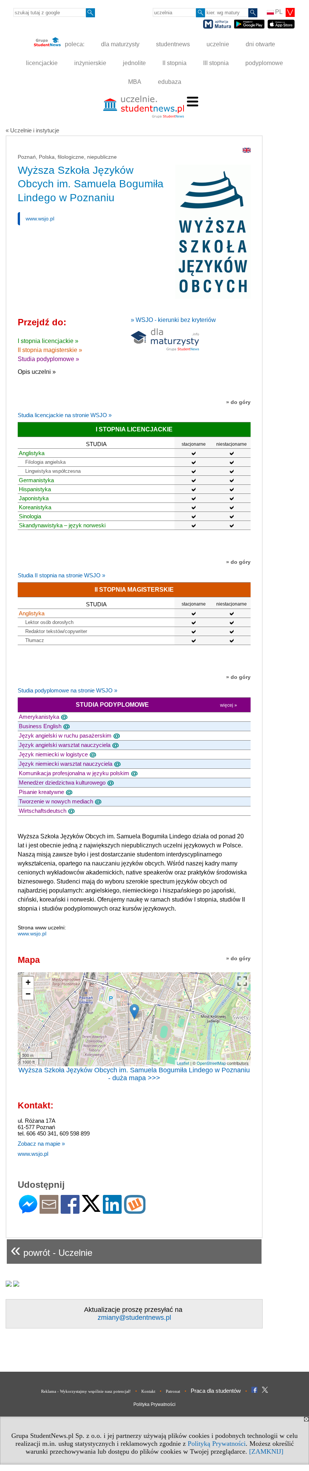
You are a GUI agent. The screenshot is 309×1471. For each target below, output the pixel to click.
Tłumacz (34, 640)
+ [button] (28, 982)
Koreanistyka (35, 507)
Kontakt (148, 1391)
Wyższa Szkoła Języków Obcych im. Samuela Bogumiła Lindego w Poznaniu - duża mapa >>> (134, 1074)
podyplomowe (264, 63)
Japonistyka (34, 498)
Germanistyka (36, 480)
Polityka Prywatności (154, 1404)
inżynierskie (90, 63)
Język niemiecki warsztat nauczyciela (65, 764)
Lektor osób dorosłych (49, 622)
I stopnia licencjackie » (48, 341)
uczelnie (218, 44)
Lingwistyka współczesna (53, 471)
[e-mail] (49, 1210)
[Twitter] (91, 1209)
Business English (40, 726)
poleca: (73, 44)
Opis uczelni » (37, 372)
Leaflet (183, 1063)
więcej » (228, 705)
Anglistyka (31, 453)
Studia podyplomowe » (48, 359)
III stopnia (216, 63)
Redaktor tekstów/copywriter (56, 631)
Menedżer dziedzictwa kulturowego (62, 782)
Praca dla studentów (216, 1391)
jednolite (134, 63)
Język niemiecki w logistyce (53, 754)
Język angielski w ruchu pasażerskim (65, 735)
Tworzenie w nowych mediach (56, 801)
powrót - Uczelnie (51, 1250)
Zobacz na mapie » (41, 1143)
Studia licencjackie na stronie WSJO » (65, 415)
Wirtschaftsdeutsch (42, 811)
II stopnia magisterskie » (50, 350)
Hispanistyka (35, 489)
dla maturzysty (120, 44)
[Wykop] (134, 1210)
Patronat (173, 1391)
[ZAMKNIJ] (266, 1451)
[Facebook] (70, 1210)
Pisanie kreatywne (41, 792)
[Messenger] (28, 1210)
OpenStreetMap (211, 1063)
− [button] (28, 994)
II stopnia (174, 63)
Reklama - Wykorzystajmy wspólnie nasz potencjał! (86, 1391)
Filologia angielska (45, 462)
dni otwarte (260, 44)
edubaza (169, 82)
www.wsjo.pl (40, 219)
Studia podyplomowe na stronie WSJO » (67, 690)
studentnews (173, 44)
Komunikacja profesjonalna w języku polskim (74, 773)
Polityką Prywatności (217, 1443)
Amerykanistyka (39, 716)
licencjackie (42, 63)
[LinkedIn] (112, 1210)
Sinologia (30, 516)
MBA (134, 82)
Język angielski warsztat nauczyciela (64, 745)
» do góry (238, 402)
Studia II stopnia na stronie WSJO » (61, 575)
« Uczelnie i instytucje (32, 130)
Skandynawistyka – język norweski (62, 525)
